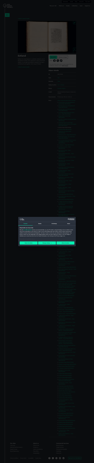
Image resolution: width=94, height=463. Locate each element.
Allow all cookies (65, 243)
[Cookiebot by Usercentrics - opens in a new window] (68, 219)
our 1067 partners (27, 229)
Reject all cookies (29, 243)
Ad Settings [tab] (54, 223)
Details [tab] (39, 223)
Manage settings (46, 243)
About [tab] (68, 223)
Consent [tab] (25, 223)
